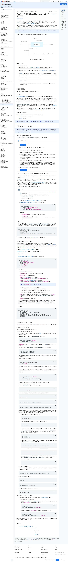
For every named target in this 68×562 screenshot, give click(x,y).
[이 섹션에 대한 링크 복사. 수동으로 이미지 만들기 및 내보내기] (35, 322)
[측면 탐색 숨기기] (12, 560)
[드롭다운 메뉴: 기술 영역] (17, 1)
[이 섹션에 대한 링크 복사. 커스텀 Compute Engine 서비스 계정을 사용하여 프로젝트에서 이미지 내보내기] (50, 174)
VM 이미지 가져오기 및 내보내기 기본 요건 (47, 70)
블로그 (56, 547)
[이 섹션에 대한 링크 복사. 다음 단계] (22, 523)
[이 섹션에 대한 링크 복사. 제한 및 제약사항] (26, 89)
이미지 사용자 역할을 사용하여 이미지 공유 (26, 526)
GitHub (42, 547)
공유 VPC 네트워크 (27, 277)
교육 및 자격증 (43, 554)
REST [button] (25, 140)
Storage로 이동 (23, 169)
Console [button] (21, 80)
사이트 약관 (27, 557)
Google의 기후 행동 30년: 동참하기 (41, 557)
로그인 (66, 1)
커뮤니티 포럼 (30, 547)
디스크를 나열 (45, 344)
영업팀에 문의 (17, 552)
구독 (57, 559)
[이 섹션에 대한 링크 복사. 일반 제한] (21, 94)
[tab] (21, 80)
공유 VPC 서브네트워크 (31, 280)
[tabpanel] (38, 84)
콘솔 (53, 1)
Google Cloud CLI (26, 137)
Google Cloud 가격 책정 (18, 549)
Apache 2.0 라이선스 (54, 538)
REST (32, 137)
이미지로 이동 (23, 145)
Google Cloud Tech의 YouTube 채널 (60, 554)
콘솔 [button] (18, 140)
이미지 (20, 65)
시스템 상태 (29, 552)
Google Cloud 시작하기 (44, 549)
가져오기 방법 (33, 528)
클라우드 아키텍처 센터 (44, 552)
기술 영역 (14, 1)
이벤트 (56, 549)
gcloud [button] (25, 80)
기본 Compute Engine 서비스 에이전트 (38, 182)
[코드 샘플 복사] (54, 205)
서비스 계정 (19, 179)
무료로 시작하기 (63, 4)
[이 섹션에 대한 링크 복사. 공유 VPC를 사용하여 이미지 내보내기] (33, 241)
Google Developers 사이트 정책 (29, 539)
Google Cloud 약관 (32, 557)
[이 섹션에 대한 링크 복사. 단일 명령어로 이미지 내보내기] (33, 126)
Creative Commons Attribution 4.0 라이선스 (33, 538)
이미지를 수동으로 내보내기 (39, 109)
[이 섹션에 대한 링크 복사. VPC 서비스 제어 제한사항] (28, 112)
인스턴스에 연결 (21, 385)
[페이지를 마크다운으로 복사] (21, 16)
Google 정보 (16, 557)
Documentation (22, 11)
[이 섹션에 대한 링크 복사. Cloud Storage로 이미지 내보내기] (32, 135)
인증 (21, 73)
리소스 (12, 6)
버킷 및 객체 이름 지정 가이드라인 (33, 501)
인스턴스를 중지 (38, 333)
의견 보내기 (54, 14)
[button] (6, 17)
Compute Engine (7, 4)
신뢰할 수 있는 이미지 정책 (34, 67)
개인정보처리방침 (21, 557)
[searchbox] (6, 9)
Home (17, 11)
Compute (26, 11)
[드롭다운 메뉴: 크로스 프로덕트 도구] (26, 1)
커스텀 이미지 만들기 (30, 23)
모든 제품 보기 (17, 547)
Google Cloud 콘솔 (20, 137)
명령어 (27, 202)
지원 (28, 549)
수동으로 (20, 118)
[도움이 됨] (54, 11)
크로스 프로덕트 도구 (22, 1)
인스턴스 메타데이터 (41, 179)
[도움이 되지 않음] (56, 11)
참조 (5, 6)
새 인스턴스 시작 (25, 384)
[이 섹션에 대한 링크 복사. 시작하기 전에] (24, 63)
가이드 (2, 6)
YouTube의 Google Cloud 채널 (59, 552)
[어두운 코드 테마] (53, 205)
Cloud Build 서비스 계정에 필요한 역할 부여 (29, 249)
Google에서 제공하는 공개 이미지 (22, 96)
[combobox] (45, 1)
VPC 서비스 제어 (19, 114)
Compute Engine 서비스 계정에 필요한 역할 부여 (33, 200)
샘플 (8, 6)
